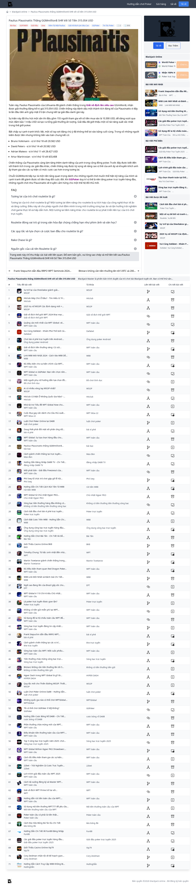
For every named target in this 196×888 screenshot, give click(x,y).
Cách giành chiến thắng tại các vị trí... (42, 642)
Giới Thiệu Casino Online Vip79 (39, 847)
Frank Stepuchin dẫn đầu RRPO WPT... (42, 634)
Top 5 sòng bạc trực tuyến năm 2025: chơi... (45, 741)
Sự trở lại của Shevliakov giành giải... (41, 290)
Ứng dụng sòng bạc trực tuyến (39, 530)
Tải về (183, 4)
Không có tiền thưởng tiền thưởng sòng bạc (45, 506)
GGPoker (74, 179)
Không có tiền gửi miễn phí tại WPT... (41, 609)
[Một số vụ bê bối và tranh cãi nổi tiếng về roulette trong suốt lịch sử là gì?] (151, 215)
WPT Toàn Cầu (164, 135)
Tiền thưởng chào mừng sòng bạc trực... (43, 659)
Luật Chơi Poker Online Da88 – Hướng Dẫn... (45, 691)
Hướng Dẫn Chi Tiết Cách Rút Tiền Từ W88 (44, 486)
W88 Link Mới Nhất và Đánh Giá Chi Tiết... (44, 577)
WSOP (162, 228)
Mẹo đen (28, 457)
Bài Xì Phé (163, 95)
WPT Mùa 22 (30, 416)
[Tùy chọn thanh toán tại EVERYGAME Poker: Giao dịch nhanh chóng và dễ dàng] (151, 179)
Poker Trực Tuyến (180, 162)
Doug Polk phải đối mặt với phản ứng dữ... (44, 429)
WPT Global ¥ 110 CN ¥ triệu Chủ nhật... (43, 593)
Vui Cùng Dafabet (175, 248)
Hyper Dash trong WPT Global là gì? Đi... (43, 675)
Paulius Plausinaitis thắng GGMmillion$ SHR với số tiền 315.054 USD (63, 11)
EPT (25, 588)
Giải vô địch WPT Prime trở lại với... (40, 790)
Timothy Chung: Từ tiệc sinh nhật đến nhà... (45, 552)
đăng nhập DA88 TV (33, 465)
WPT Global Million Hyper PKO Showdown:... (45, 749)
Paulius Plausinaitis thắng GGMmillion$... (44, 445)
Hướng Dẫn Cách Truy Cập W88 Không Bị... (44, 864)
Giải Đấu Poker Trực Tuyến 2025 (172, 125)
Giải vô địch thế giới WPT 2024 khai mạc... (44, 314)
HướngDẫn (29, 867)
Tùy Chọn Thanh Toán (184, 181)
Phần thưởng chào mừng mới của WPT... (43, 724)
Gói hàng (161, 4)
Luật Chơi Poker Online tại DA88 (39, 421)
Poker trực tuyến (32, 514)
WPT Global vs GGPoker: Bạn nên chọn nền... (45, 372)
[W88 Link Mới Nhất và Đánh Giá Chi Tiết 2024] (151, 103)
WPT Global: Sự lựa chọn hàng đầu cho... (43, 437)
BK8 (26, 547)
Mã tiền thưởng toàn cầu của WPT (40, 809)
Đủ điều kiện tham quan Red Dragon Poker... (45, 568)
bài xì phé (28, 432)
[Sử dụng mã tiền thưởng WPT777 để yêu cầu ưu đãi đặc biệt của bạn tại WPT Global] (151, 112)
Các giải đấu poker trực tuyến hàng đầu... (44, 839)
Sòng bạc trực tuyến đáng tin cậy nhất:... (43, 626)
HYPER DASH (30, 678)
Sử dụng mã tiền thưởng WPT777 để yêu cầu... (46, 806)
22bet (26, 768)
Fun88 (27, 834)
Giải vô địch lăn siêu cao (100, 105)
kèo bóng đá (30, 826)
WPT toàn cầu (30, 325)
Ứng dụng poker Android (36, 342)
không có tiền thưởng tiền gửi (38, 670)
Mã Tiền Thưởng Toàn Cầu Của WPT (173, 115)
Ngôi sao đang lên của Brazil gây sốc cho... (44, 585)
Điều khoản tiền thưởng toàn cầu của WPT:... (45, 732)
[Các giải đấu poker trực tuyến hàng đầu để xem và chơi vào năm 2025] (151, 122)
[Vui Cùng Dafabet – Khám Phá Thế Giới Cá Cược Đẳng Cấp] (151, 245)
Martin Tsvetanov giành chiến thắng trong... (45, 560)
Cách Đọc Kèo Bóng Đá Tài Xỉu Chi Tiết (42, 823)
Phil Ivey (28, 481)
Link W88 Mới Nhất (172, 105)
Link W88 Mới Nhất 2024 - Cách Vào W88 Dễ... (45, 355)
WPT (171, 95)
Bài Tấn (27, 539)
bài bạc (27, 448)
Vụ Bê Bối (171, 218)
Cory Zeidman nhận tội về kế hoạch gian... (44, 855)
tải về (173, 4)
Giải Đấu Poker (179, 171)
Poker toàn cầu (31, 817)
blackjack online (19, 11)
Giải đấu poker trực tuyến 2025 (39, 842)
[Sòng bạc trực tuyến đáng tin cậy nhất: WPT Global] (151, 189)
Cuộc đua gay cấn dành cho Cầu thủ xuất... (44, 413)
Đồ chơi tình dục (32, 383)
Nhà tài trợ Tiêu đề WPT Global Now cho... (44, 404)
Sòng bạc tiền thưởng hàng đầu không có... (45, 503)
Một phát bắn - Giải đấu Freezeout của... (43, 470)
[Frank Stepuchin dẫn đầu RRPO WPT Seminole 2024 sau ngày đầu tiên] (151, 93)
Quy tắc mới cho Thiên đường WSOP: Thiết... (45, 683)
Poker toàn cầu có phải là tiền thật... (41, 814)
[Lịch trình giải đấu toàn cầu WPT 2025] (151, 169)
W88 (161, 105)
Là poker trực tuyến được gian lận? (40, 601)
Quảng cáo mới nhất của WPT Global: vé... (44, 322)
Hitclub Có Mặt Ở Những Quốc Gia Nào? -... (44, 396)
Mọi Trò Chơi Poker (166, 181)
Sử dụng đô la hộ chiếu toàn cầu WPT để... (44, 618)
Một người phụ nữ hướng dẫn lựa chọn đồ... (45, 380)
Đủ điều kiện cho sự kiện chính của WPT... (44, 363)
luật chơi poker (31, 424)
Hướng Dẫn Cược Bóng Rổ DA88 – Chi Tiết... (45, 716)
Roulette (163, 218)
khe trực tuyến (31, 645)
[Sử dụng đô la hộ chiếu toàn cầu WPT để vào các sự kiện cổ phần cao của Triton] (151, 132)
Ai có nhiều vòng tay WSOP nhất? (40, 388)
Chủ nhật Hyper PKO (34, 498)
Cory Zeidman (30, 858)
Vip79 (26, 850)
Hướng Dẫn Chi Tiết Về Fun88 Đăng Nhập (44, 831)
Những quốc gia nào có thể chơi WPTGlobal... (45, 700)
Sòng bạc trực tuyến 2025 (36, 744)
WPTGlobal (29, 703)
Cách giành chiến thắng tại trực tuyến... (43, 454)
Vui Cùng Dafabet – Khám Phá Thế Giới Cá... (45, 331)
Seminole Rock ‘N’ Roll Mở (185, 95)
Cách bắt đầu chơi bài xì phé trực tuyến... (44, 511)
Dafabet (163, 248)
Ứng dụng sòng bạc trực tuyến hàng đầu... (44, 527)
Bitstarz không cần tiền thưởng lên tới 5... (44, 667)
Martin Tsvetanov (32, 563)
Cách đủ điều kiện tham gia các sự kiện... (43, 757)
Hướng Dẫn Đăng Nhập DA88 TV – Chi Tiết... (45, 462)
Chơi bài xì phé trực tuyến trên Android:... (44, 339)
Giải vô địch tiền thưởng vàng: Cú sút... (42, 347)
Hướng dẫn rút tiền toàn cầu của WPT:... (43, 798)
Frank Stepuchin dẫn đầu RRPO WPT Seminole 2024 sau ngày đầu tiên (41, 271)
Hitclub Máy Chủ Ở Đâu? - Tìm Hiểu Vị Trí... (44, 298)
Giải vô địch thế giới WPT (36, 317)
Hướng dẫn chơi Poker (139, 4)
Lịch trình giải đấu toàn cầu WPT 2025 (42, 773)
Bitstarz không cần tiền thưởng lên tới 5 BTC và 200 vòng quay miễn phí (106, 271)
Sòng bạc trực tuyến (33, 662)
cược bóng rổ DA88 (33, 719)
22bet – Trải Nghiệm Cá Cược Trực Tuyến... (44, 765)
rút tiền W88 (30, 489)
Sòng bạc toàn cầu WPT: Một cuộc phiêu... (44, 650)
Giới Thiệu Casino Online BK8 (38, 544)
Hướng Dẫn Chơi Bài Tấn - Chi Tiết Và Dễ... (44, 536)
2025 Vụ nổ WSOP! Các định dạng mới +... (44, 306)
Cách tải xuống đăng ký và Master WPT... (43, 782)
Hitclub (27, 301)
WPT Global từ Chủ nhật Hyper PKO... (41, 495)
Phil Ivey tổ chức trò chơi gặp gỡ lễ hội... (43, 478)
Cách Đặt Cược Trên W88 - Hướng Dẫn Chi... (45, 519)
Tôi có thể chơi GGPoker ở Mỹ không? (41, 708)
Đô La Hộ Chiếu (179, 135)
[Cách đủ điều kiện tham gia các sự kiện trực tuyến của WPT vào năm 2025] (151, 159)
